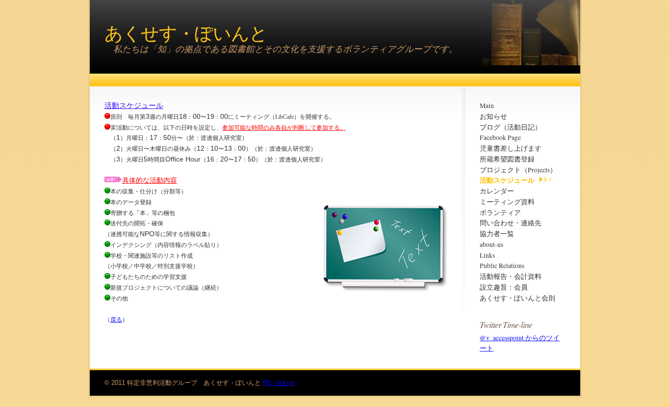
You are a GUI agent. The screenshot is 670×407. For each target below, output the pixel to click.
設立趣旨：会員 (504, 287)
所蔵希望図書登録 (507, 159)
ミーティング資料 (507, 201)
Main (487, 105)
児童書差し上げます (510, 148)
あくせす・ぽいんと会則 (517, 298)
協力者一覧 (497, 233)
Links (487, 255)
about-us (491, 244)
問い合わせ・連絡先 (510, 222)
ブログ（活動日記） (510, 127)
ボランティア (500, 212)
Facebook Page (500, 137)
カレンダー (497, 191)
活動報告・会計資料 (510, 276)
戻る (116, 319)
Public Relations (502, 265)
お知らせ (493, 116)
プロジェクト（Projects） (518, 169)
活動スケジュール (507, 180)
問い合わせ (279, 382)
